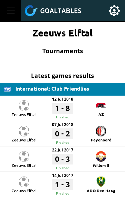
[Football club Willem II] (101, 154)
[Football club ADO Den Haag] (101, 180)
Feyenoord (101, 139)
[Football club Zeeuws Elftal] (24, 103)
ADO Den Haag (101, 190)
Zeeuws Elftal (24, 114)
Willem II (101, 165)
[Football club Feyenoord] (101, 129)
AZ (101, 114)
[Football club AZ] (101, 103)
